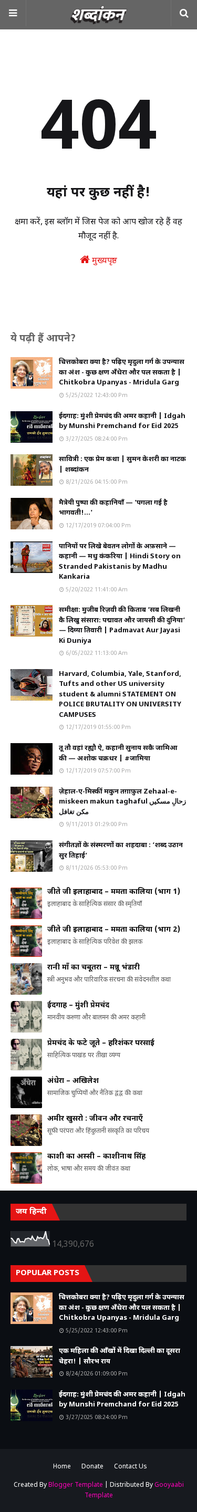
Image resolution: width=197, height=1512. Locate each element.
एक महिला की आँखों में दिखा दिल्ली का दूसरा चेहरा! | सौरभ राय (119, 1356)
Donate (92, 1467)
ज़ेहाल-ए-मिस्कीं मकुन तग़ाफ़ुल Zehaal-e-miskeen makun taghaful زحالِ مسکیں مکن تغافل (122, 802)
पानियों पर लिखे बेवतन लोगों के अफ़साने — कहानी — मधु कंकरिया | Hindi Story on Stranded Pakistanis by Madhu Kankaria (120, 562)
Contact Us (130, 1467)
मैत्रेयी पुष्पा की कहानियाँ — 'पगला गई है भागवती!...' (113, 508)
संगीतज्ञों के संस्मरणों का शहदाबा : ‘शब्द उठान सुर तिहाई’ (121, 850)
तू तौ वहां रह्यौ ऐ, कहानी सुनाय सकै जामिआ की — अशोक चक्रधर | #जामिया (118, 753)
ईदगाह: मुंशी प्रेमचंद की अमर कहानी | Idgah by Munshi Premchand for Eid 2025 (122, 421)
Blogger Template (75, 1485)
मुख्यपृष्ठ (103, 261)
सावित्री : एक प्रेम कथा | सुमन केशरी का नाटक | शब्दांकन (122, 464)
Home (62, 1467)
